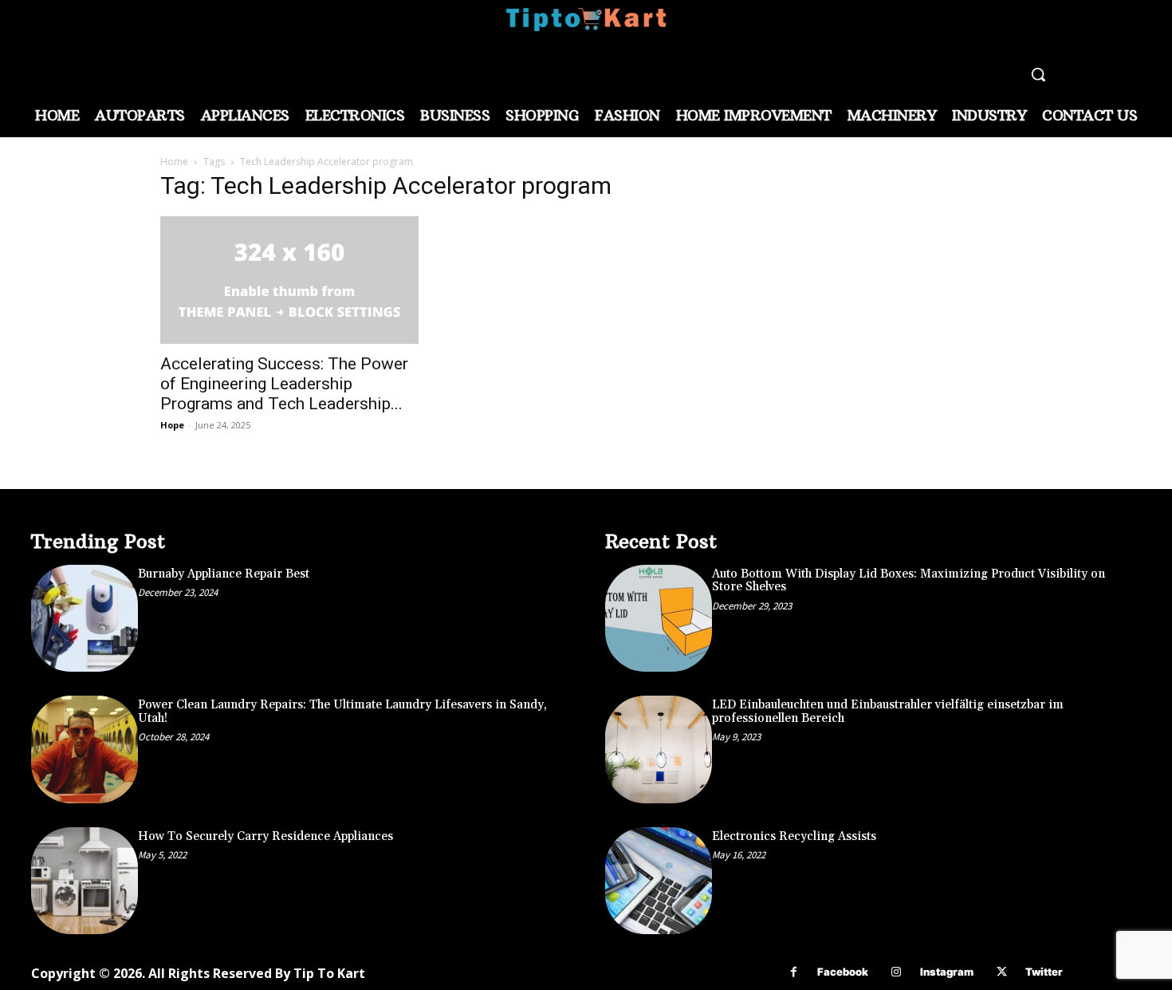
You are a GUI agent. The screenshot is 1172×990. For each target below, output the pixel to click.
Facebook (842, 971)
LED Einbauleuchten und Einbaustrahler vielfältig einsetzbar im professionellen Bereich (888, 711)
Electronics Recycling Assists (794, 836)
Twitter (1044, 971)
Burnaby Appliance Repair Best (223, 574)
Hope (172, 425)
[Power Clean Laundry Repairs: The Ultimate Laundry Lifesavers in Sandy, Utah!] (84, 749)
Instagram (946, 971)
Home (174, 161)
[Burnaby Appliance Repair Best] (84, 618)
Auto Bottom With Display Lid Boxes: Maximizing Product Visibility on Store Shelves (908, 580)
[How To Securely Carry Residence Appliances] (84, 880)
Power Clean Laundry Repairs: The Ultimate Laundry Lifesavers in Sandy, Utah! (342, 711)
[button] (1038, 74)
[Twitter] (1002, 972)
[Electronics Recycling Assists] (658, 880)
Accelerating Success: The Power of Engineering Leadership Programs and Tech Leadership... (284, 383)
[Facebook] (794, 972)
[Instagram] (896, 972)
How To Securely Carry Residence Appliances (265, 836)
